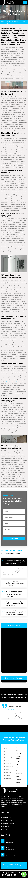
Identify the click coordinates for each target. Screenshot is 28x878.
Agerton (7, 748)
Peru (17, 770)
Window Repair (7, 817)
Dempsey (8, 775)
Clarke (7, 769)
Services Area (6, 826)
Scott (17, 776)
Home (3, 21)
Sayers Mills (19, 773)
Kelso (17, 761)
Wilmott (18, 782)
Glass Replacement (8, 820)
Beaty (7, 754)
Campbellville (9, 766)
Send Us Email (10, 849)
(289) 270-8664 (10, 842)
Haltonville (19, 753)
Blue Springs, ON (10, 856)
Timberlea (18, 779)
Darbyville (8, 772)
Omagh (18, 767)
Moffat (17, 764)
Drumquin (8, 778)
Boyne (7, 760)
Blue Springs (9, 21)
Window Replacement (8, 823)
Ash (6, 751)
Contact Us (6, 829)
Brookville (8, 763)
